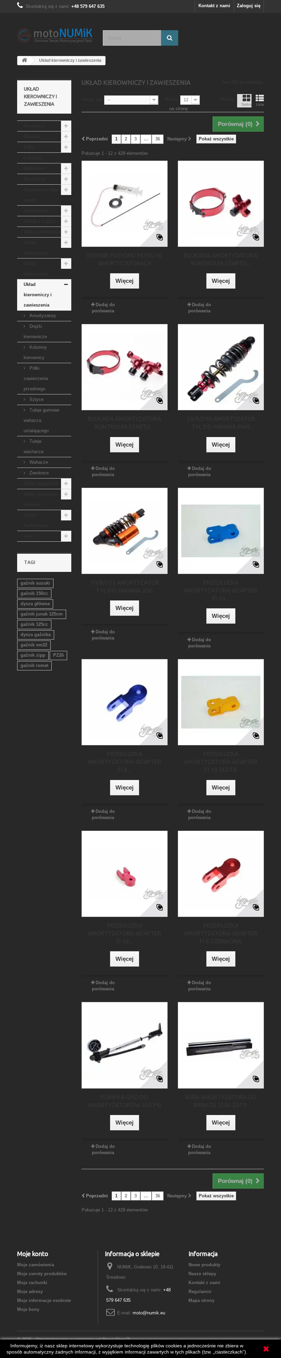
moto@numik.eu (149, 1312)
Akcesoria (34, 125)
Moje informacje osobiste (44, 1300)
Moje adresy (30, 1291)
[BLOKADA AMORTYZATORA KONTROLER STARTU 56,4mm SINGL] (220, 203)
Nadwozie (34, 168)
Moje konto (32, 1253)
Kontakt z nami (214, 5)
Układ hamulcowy (36, 268)
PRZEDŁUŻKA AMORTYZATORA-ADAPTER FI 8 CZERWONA (220, 933)
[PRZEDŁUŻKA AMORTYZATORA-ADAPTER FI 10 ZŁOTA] (220, 702)
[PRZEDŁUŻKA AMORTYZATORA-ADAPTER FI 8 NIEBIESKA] (124, 702)
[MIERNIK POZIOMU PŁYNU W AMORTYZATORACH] (124, 203)
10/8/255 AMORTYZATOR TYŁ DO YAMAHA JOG (124, 586)
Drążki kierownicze (35, 331)
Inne (28, 536)
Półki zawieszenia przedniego (36, 378)
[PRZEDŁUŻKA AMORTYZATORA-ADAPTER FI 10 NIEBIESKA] (220, 531)
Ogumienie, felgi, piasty (42, 195)
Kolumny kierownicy (35, 352)
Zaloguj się (248, 5)
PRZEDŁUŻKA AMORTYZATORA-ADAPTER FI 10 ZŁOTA (220, 761)
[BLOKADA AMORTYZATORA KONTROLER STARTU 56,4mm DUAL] (124, 367)
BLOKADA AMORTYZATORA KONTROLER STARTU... (220, 259)
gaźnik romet (34, 665)
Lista (260, 104)
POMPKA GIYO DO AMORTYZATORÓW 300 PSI (124, 1101)
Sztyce (36, 399)
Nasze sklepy (202, 1273)
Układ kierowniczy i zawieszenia (38, 295)
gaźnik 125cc (34, 624)
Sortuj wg (92, 99)
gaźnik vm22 (34, 644)
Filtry (29, 147)
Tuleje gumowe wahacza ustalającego (41, 420)
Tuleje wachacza (34, 446)
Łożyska (32, 157)
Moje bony (28, 1309)
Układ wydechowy (36, 520)
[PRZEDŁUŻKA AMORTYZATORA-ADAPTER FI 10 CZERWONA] (124, 873)
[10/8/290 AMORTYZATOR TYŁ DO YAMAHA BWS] (220, 367)
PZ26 (58, 655)
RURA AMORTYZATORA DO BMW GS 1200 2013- (221, 1101)
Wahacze (38, 462)
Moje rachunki (32, 1282)
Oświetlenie (36, 210)
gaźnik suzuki (35, 583)
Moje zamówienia (35, 1264)
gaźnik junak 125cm (42, 614)
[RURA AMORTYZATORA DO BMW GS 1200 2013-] (220, 1045)
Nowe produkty (204, 1264)
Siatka (246, 104)
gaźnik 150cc (34, 593)
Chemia (32, 136)
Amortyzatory (42, 315)
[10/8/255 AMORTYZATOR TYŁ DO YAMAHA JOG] (124, 531)
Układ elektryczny (36, 247)
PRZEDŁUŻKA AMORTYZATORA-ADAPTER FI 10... (220, 590)
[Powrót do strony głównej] (24, 60)
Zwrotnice (38, 472)
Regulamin (199, 1291)
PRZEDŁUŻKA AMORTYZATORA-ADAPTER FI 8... (124, 761)
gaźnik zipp (33, 655)
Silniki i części (39, 221)
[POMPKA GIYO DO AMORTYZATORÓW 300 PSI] (124, 1045)
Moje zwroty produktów (42, 1273)
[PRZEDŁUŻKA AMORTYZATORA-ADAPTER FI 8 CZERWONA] (220, 873)
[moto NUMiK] (55, 35)
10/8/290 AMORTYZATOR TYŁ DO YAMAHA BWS (220, 422)
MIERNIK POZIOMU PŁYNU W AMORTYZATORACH (124, 259)
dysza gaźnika (36, 634)
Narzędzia (34, 179)
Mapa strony (201, 1300)
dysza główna (35, 603)
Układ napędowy (41, 483)
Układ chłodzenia (42, 231)
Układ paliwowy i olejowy (42, 499)
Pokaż (171, 99)
